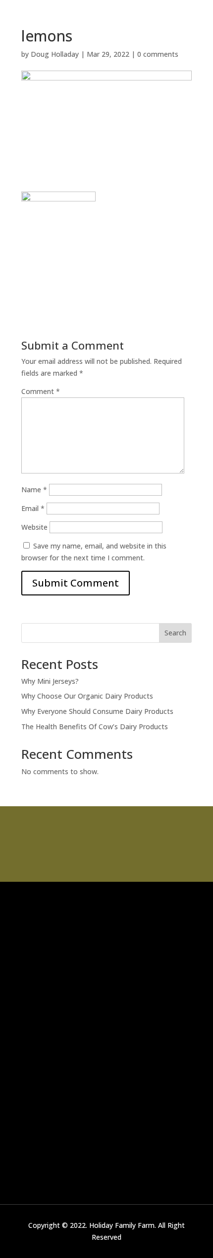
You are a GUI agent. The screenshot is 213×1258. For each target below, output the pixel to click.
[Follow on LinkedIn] (64, 993)
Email (33, 508)
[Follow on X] (44, 993)
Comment (40, 391)
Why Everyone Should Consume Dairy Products (97, 711)
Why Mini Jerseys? (50, 681)
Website (34, 527)
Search (175, 632)
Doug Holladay (55, 54)
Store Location (106, 866)
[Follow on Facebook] (24, 993)
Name (34, 489)
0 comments (157, 54)
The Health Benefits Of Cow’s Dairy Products (94, 726)
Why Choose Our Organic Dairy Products (87, 696)
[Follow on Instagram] (84, 993)
